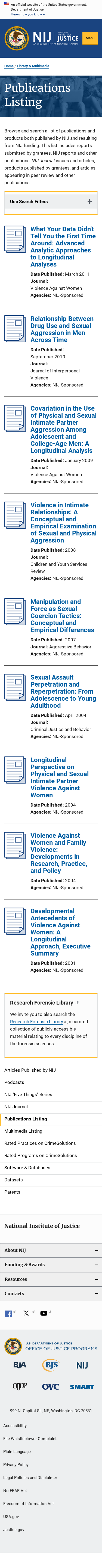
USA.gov (11, 1516)
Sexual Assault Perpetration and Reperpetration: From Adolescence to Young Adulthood (63, 691)
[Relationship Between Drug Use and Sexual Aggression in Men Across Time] (15, 340)
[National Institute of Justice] (82, 1369)
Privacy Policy (16, 1464)
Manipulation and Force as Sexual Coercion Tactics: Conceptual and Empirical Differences (62, 616)
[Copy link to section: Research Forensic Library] (76, 1002)
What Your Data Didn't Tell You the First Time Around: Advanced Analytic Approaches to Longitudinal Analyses (63, 246)
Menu (90, 38)
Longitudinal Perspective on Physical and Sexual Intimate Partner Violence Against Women (59, 777)
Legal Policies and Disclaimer (30, 1477)
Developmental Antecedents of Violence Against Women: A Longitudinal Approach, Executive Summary (60, 932)
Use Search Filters (29, 201)
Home (9, 66)
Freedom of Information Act (28, 1503)
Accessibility (15, 1425)
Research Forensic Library (36, 1021)
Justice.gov (13, 1529)
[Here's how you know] (51, 9)
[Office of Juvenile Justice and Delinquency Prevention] (20, 1391)
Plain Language (17, 1451)
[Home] (55, 38)
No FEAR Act (15, 1490)
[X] (28, 1315)
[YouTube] (46, 1315)
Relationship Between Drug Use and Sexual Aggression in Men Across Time (62, 329)
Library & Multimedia (33, 66)
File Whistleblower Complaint (30, 1438)
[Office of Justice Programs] (16, 38)
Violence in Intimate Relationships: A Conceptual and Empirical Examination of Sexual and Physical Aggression (63, 522)
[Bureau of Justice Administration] (20, 1369)
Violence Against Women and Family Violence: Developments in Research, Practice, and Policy (58, 853)
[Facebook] (10, 1315)
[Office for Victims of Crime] (51, 1391)
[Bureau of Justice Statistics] (51, 1372)
